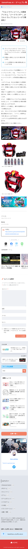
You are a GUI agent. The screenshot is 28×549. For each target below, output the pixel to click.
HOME (15, 543)
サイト (4, 322)
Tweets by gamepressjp (8, 463)
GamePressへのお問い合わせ (15, 534)
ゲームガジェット (8, 498)
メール (4, 315)
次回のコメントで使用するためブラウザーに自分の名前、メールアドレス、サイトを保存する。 (15, 330)
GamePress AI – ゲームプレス (14, 2)
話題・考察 (6, 512)
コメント (5, 289)
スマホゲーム (7, 502)
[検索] (24, 371)
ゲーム (10, 249)
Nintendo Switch (8, 485)
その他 (5, 505)
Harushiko (14, 459)
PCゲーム (6, 488)
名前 (3, 308)
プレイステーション (8, 508)
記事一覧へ (14, 433)
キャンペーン (7, 491)
